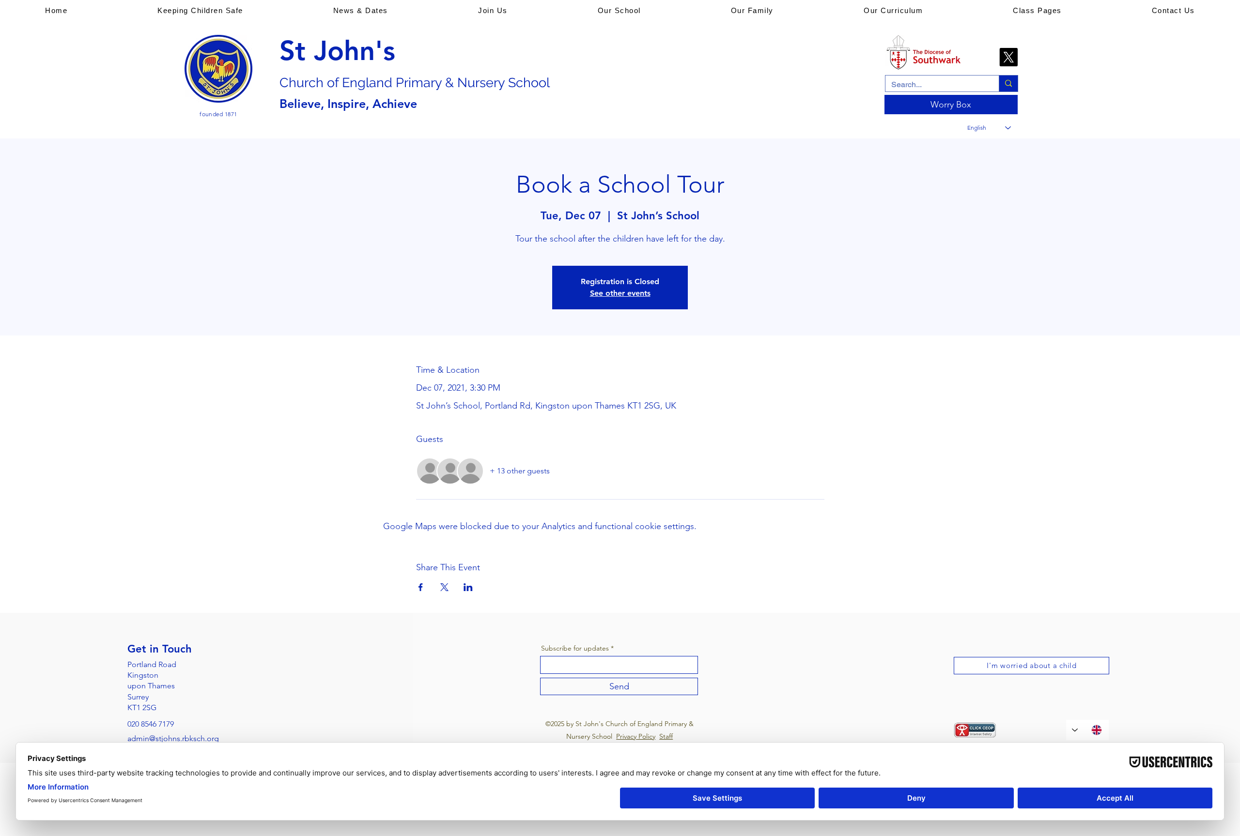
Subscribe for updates (575, 648)
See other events (620, 293)
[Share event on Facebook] (420, 587)
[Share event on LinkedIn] (468, 587)
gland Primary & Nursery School (453, 82)
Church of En (318, 82)
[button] (200, 10)
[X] (1008, 57)
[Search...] (1008, 83)
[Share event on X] (444, 587)
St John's (337, 51)
